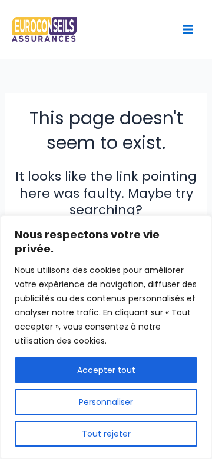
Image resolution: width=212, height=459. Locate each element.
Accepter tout (106, 370)
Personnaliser (106, 402)
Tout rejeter (106, 434)
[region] (106, 337)
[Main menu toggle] (187, 29)
